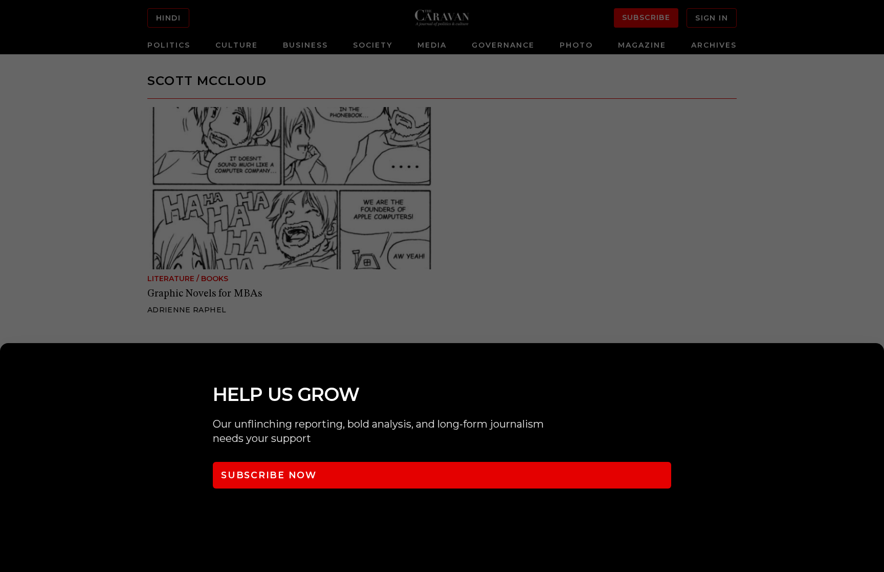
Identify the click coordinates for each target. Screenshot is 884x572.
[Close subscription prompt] (874, 365)
